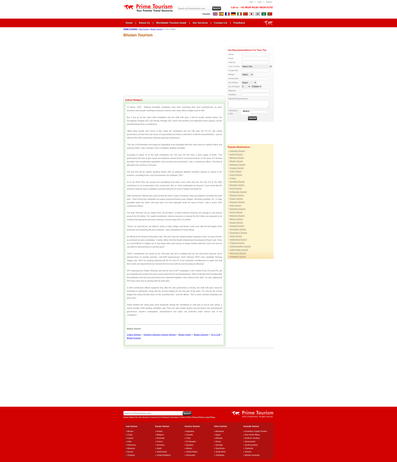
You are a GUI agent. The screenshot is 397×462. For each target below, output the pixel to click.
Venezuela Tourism (238, 253)
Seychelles (220, 448)
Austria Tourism (236, 154)
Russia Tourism (236, 222)
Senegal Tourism (237, 226)
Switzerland (162, 452)
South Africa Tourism (238, 233)
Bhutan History (184, 335)
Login (260, 2)
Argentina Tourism (237, 151)
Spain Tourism (236, 236)
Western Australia (252, 455)
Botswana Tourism (237, 165)
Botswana (220, 431)
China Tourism (236, 175)
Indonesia (131, 445)
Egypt (218, 435)
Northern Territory (252, 438)
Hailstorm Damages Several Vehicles (160, 335)
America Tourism (192, 426)
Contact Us (220, 23)
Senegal (219, 445)
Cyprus (233, 178)
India (129, 441)
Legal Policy (210, 417)
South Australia (251, 445)
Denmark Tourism (237, 182)
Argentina (190, 431)
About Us (144, 23)
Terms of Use (185, 417)
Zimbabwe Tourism (238, 257)
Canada (189, 435)
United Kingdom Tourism (240, 246)
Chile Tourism (235, 171)
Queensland (250, 441)
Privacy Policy (198, 417)
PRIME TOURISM (130, 29)
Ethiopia (219, 438)
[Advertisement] (242, 37)
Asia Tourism (144, 29)
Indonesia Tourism (237, 209)
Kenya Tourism (236, 212)
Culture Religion (134, 335)
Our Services (200, 23)
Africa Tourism (220, 426)
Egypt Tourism (236, 188)
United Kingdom (163, 455)
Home (129, 23)
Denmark (161, 438)
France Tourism (236, 199)
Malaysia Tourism (237, 216)
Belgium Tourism (237, 158)
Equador (189, 445)
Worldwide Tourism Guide (171, 23)
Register (269, 2)
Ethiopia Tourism (237, 195)
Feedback (239, 23)
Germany (161, 445)
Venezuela (190, 455)
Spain (159, 448)
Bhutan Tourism (236, 161)
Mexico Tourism (236, 219)
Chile (188, 438)
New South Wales (252, 435)
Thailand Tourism (237, 243)
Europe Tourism (162, 426)
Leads (251, 2)
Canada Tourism (237, 168)
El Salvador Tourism (238, 192)
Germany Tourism (237, 202)
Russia (130, 452)
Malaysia (131, 448)
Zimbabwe (220, 455)
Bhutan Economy (201, 335)
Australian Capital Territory (256, 431)
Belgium (160, 435)
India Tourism (235, 205)
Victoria (248, 452)
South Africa (221, 452)
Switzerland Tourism (238, 240)
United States (191, 452)
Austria (160, 431)
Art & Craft (215, 335)
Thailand (131, 455)
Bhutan (130, 431)
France (160, 441)
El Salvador (191, 441)
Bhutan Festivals (134, 338)
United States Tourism (239, 250)
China (129, 435)
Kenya (218, 441)
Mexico (189, 448)
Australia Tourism (251, 426)
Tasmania (249, 448)
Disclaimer (174, 417)
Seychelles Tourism (238, 229)
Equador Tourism (237, 185)
